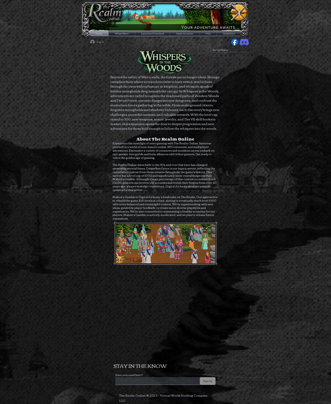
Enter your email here (128, 375)
